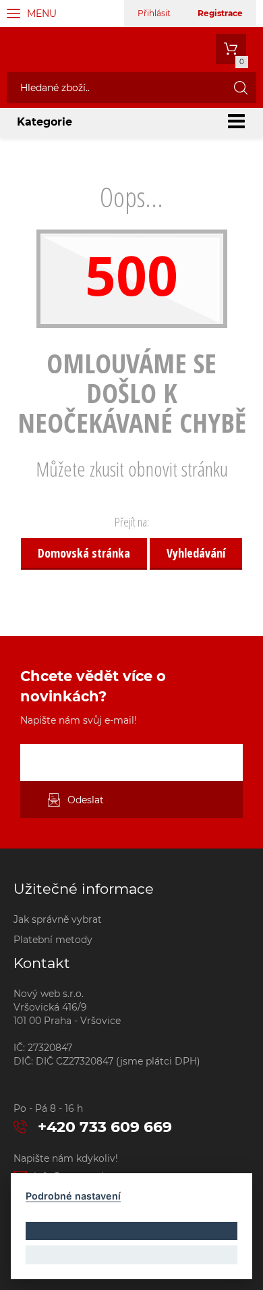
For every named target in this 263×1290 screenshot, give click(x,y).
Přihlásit (154, 13)
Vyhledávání (196, 553)
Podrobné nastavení (73, 1196)
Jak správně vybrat (57, 919)
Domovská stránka (84, 553)
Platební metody (52, 940)
